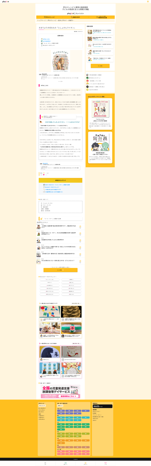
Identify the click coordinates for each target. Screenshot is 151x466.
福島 (77, 413)
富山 (69, 424)
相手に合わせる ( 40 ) (49, 294)
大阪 (69, 433)
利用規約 (94, 413)
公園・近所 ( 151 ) (50, 288)
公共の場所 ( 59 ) (49, 285)
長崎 (77, 451)
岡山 (77, 440)
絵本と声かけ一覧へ (76, 343)
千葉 (77, 420)
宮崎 (69, 453)
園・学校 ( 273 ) (71, 288)
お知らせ (94, 420)
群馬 (77, 417)
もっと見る (59, 270)
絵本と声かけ (62, 20)
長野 (69, 426)
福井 (85, 424)
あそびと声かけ (42, 410)
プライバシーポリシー (97, 415)
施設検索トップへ (60, 405)
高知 (85, 447)
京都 (61, 433)
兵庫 (61, 436)
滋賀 (85, 433)
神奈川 (69, 420)
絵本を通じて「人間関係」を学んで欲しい (97, 86)
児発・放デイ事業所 (98, 406)
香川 (69, 447)
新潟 (61, 424)
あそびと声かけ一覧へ (76, 303)
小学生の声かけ (42, 419)
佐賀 (69, 451)
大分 (85, 451)
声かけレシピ (52, 20)
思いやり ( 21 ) (71, 285)
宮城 (61, 413)
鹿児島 (77, 453)
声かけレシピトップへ (42, 405)
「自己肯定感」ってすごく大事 (95, 80)
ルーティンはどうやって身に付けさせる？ (97, 83)
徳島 (61, 447)
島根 (69, 440)
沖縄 (85, 453)
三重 (77, 433)
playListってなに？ (96, 411)
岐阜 (77, 426)
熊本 (61, 453)
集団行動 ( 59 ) (71, 291)
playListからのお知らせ (93, 89)
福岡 (61, 451)
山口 (61, 443)
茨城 (61, 417)
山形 (69, 413)
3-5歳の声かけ (41, 417)
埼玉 (85, 417)
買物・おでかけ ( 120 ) (49, 291)
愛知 (61, 429)
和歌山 (77, 436)
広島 (85, 440)
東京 (61, 420)
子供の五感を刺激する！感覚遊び (95, 74)
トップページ (41, 20)
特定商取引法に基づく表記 (98, 416)
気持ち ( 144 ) (71, 294)
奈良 (69, 436)
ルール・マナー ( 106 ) (49, 279)
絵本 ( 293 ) (71, 282)
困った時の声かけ (42, 408)
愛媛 (77, 447)
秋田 (77, 410)
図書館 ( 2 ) (71, 279)
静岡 (85, 426)
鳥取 (61, 440)
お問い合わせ (95, 418)
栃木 (69, 417)
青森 (69, 410)
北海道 (61, 410)
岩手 (85, 410)
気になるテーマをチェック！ (49, 45)
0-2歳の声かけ (41, 415)
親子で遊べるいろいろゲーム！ (95, 77)
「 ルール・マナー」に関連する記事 (50, 43)
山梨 (61, 426)
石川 (77, 424)
